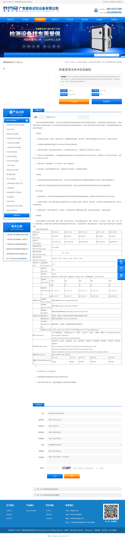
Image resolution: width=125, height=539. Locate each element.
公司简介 (9, 510)
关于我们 (25, 19)
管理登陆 (97, 530)
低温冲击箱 (10, 201)
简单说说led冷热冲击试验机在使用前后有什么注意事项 (17, 254)
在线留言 (112, 2)
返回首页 (106, 2)
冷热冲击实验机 (12, 156)
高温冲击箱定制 (12, 210)
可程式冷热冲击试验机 (14, 138)
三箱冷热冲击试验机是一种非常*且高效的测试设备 (17, 239)
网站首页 (10, 19)
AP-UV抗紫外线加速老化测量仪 (49, 495)
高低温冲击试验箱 (12, 134)
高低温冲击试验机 (12, 170)
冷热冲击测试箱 (12, 152)
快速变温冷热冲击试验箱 (15, 206)
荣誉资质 (85, 19)
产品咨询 (74, 102)
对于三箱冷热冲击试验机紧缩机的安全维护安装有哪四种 (17, 258)
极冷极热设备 (11, 174)
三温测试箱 (10, 188)
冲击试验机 (10, 197)
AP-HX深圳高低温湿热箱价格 (49, 489)
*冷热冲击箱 (11, 165)
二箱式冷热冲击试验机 (14, 147)
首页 (67, 62)
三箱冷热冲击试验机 (94, 62)
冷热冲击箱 (10, 129)
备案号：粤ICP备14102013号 (73, 530)
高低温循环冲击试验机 (14, 192)
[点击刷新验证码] (66, 468)
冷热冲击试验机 (82, 62)
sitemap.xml (89, 530)
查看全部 (17, 215)
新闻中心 (55, 19)
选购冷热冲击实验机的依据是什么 (17, 249)
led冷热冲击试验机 (13, 161)
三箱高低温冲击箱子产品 (15, 183)
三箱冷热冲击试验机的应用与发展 (17, 234)
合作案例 (49, 518)
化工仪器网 (112, 530)
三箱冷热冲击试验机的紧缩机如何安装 (17, 244)
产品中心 (40, 19)
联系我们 (119, 2)
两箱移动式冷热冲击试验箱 (15, 125)
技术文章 (70, 19)
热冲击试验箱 (11, 179)
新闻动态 (9, 514)
